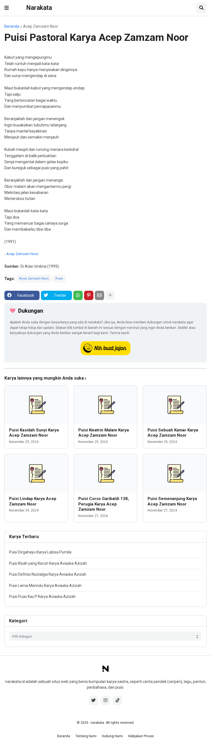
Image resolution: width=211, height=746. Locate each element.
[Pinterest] (88, 295)
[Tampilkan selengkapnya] (110, 295)
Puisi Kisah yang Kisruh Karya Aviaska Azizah (48, 563)
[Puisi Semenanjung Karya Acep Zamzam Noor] (174, 473)
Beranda (11, 26)
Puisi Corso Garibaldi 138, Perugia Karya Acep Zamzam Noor (103, 504)
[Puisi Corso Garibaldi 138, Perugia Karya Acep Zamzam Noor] (105, 473)
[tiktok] (117, 700)
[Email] (99, 295)
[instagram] (105, 700)
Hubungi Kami (112, 736)
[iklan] (105, 368)
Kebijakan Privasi (141, 736)
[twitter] (93, 700)
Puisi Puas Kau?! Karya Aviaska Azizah (42, 596)
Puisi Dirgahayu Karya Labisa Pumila (40, 552)
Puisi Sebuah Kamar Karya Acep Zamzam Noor (173, 433)
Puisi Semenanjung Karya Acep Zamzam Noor (172, 501)
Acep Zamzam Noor (40, 26)
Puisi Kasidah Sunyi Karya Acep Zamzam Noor (34, 433)
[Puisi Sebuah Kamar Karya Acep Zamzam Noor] (174, 405)
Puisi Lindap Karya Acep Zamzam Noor (32, 501)
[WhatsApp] (78, 295)
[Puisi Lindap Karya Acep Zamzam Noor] (36, 473)
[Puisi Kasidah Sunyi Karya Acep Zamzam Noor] (36, 405)
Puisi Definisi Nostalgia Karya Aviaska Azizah (47, 574)
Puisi (59, 278)
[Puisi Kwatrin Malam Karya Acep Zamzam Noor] (105, 405)
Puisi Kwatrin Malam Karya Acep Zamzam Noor (103, 433)
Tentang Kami (86, 736)
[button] (6, 8)
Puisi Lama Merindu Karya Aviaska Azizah (45, 585)
